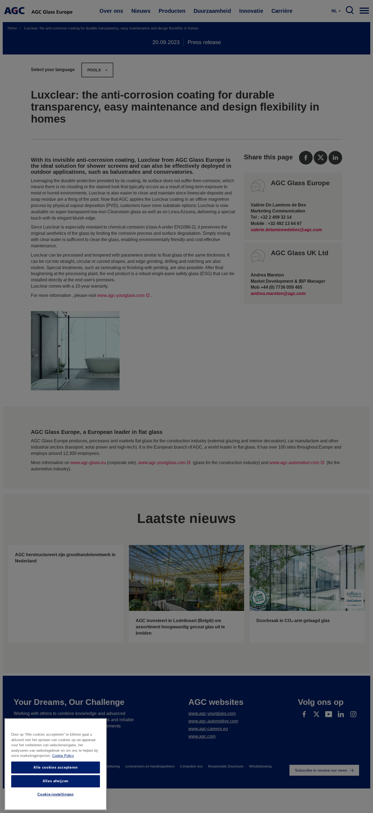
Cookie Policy (63, 756)
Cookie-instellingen (55, 795)
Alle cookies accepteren (55, 767)
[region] (55, 764)
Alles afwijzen (56, 781)
